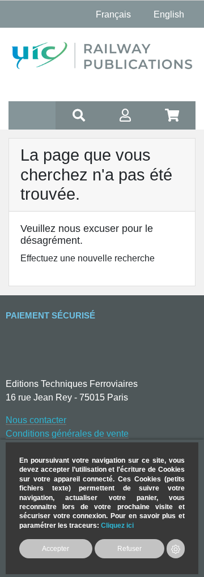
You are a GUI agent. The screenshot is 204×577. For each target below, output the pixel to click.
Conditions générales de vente (67, 433)
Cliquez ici (117, 525)
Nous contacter (36, 420)
